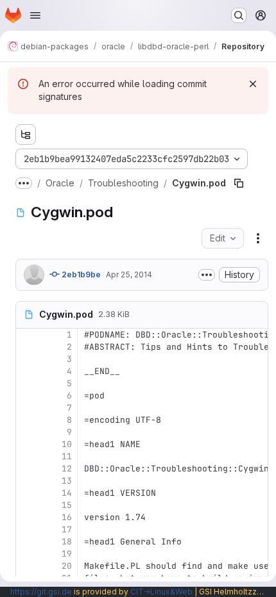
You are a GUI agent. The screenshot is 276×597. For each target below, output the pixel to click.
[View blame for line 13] (27, 481)
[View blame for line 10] (27, 444)
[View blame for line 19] (27, 554)
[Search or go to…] (238, 15)
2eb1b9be (80, 274)
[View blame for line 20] (27, 566)
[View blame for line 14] (27, 493)
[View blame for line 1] (27, 335)
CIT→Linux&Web (161, 591)
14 (67, 492)
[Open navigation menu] (35, 15)
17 (67, 529)
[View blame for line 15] (27, 505)
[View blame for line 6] (27, 395)
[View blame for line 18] (27, 542)
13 (67, 480)
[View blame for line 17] (27, 529)
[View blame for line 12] (27, 468)
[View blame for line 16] (27, 517)
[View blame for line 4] (27, 371)
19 (67, 553)
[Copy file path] (239, 183)
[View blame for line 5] (27, 383)
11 (67, 456)
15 (67, 505)
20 (67, 565)
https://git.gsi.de (41, 591)
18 (67, 541)
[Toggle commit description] (206, 275)
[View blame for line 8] (27, 420)
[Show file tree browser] (25, 134)
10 (67, 444)
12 (67, 468)
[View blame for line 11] (27, 456)
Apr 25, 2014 (129, 274)
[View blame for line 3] (27, 359)
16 (67, 517)
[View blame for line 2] (27, 347)
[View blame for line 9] (27, 432)
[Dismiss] (253, 84)
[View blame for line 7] (27, 408)
